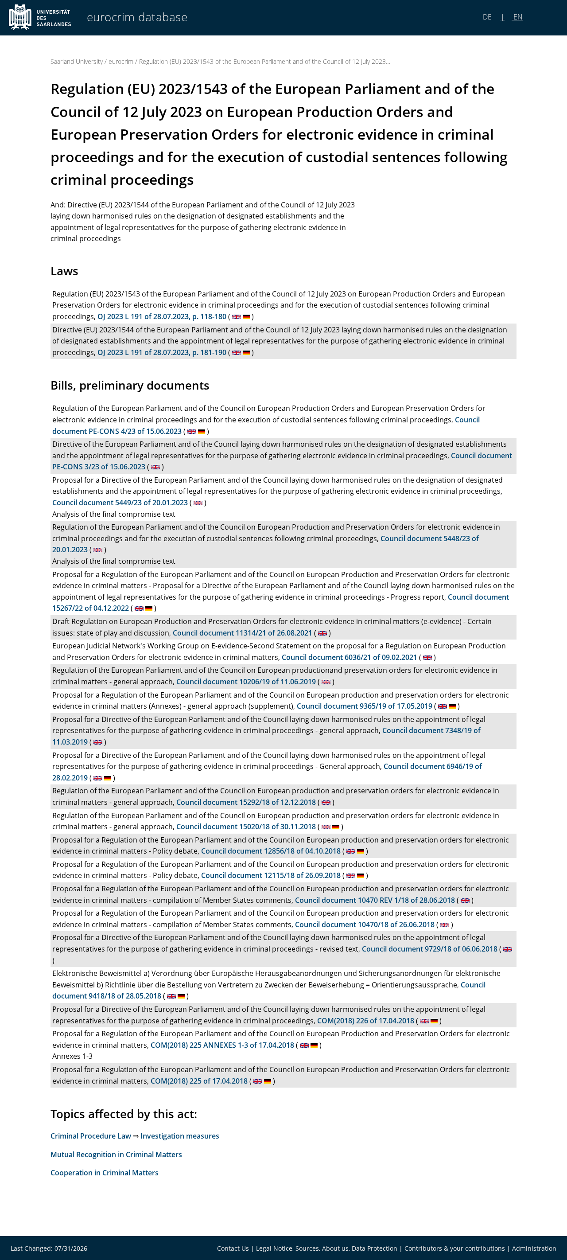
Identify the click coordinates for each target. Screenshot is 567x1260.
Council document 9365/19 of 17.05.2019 (364, 706)
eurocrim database (137, 17)
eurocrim (121, 61)
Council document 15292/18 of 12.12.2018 (246, 802)
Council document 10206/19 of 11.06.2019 (246, 682)
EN (517, 17)
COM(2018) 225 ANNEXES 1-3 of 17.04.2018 (222, 1045)
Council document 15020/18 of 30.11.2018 (246, 826)
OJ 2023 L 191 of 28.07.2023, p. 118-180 (161, 316)
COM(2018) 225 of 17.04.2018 (199, 1081)
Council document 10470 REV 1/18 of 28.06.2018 (375, 900)
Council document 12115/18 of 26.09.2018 (271, 875)
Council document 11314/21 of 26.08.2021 (242, 633)
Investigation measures (179, 1136)
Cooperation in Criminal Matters (104, 1173)
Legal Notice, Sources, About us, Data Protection (326, 1248)
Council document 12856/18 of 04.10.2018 (271, 851)
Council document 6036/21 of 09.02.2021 (349, 657)
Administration (534, 1248)
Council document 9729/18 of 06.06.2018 (429, 949)
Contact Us (233, 1248)
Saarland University (76, 61)
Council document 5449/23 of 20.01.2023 (120, 502)
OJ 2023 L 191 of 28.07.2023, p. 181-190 (161, 352)
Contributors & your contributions (454, 1248)
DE (488, 17)
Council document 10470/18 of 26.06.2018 (365, 924)
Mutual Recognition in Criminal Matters (116, 1154)
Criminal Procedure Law (90, 1136)
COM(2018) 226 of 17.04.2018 (365, 1021)
